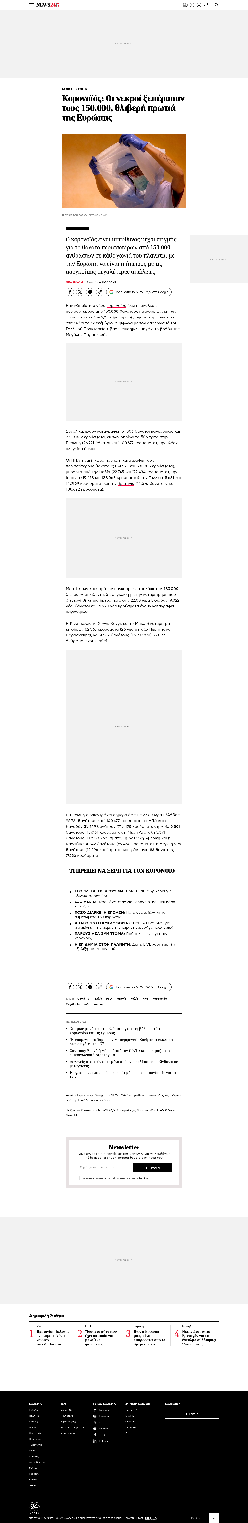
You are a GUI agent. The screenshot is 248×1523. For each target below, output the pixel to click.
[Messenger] (90, 292)
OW (127, 1433)
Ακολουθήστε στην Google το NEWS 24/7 (97, 1095)
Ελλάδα (33, 1410)
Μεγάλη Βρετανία (77, 1004)
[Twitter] (80, 292)
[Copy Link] (100, 292)
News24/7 (131, 1410)
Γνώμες (33, 1427)
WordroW (157, 1110)
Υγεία (32, 1451)
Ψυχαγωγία (35, 1445)
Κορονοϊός (159, 998)
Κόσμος (67, 88)
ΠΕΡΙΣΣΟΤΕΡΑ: (76, 1022)
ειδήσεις (176, 1095)
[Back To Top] (214, 1518)
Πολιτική (34, 1416)
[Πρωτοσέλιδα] (185, 4)
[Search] (216, 4)
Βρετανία (126, 484)
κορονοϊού (116, 306)
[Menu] (31, 5)
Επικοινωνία (68, 1433)
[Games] (205, 4)
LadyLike (130, 1427)
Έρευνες (34, 1456)
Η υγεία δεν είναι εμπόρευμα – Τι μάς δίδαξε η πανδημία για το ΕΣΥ (123, 1075)
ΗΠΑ (75, 460)
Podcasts (34, 1474)
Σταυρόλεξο (126, 1110)
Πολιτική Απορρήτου (72, 1427)
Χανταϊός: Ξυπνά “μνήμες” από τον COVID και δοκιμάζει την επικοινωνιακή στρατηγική (120, 1053)
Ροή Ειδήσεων (37, 1462)
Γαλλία (155, 478)
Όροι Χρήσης (68, 1422)
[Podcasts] (199, 4)
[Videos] (192, 4)
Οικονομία (35, 1433)
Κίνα (80, 323)
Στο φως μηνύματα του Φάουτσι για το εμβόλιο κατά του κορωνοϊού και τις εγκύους (117, 1031)
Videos (33, 1480)
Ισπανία (73, 478)
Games (86, 1110)
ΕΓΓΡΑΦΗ (192, 1413)
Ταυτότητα (67, 1416)
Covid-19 (82, 88)
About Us (66, 1410)
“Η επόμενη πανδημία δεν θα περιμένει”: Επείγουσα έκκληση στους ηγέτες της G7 (121, 1042)
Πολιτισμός (35, 1439)
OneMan (130, 1422)
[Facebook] (70, 292)
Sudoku (142, 1110)
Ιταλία (104, 472)
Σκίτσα (33, 1468)
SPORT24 (130, 1416)
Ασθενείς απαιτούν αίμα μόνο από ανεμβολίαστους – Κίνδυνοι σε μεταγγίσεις (124, 1064)
